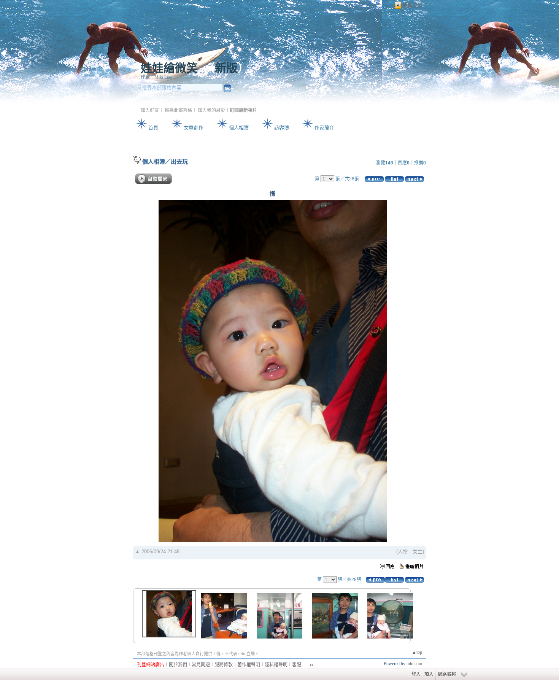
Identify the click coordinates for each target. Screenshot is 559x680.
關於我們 (178, 664)
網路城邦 (412, 5)
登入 (416, 674)
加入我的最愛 (211, 110)
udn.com (414, 663)
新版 (226, 68)
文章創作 (193, 128)
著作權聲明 (248, 664)
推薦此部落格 (178, 110)
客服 (296, 664)
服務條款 (223, 664)
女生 (417, 551)
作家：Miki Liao (156, 77)
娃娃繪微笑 (169, 68)
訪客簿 (281, 128)
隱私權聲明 (276, 664)
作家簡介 (324, 128)
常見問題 (201, 664)
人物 (403, 551)
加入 (429, 674)
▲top (417, 652)
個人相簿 (239, 128)
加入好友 (150, 110)
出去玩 (179, 161)
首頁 (153, 128)
